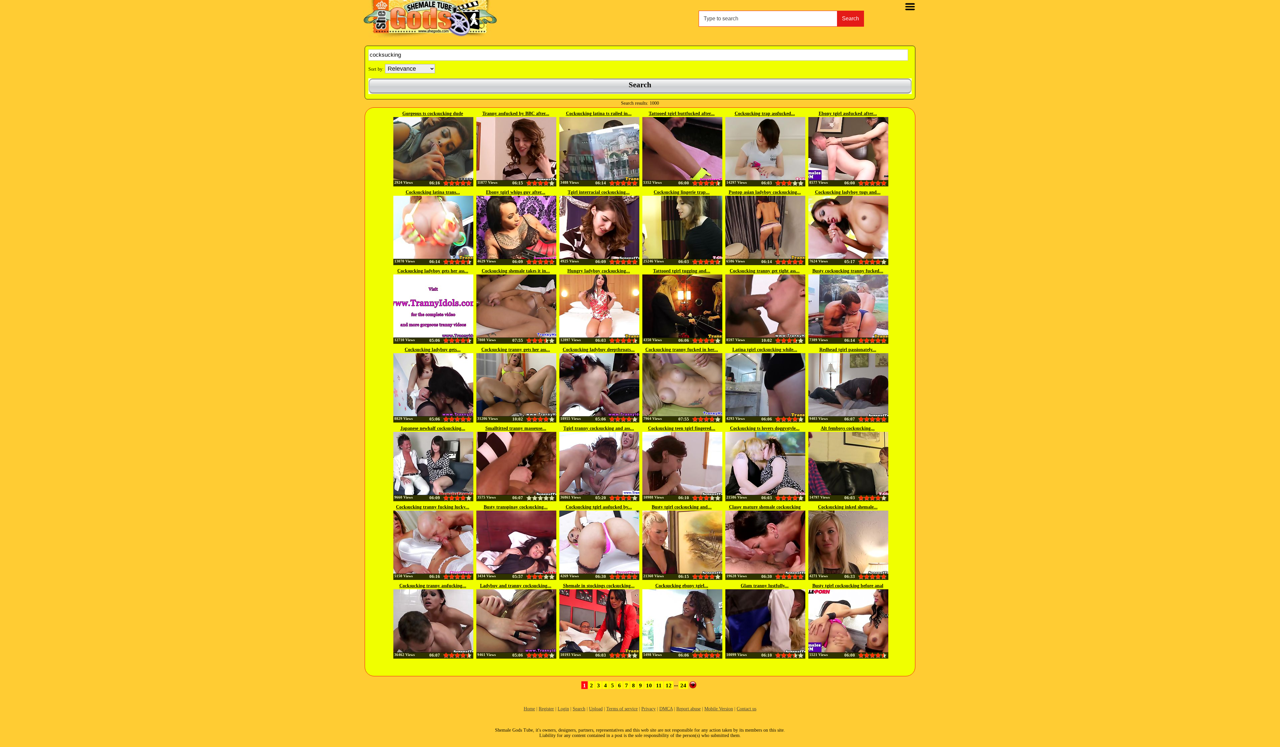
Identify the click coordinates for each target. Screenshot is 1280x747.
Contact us (746, 708)
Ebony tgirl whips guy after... (515, 192)
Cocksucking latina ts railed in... (599, 113)
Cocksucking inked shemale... (848, 507)
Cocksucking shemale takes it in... (516, 270)
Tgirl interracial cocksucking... (599, 192)
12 (669, 685)
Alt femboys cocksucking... (848, 428)
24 (683, 685)
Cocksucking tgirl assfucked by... (599, 507)
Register (546, 708)
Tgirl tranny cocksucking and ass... (598, 428)
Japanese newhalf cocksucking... (432, 428)
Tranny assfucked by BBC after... (515, 113)
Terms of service (622, 708)
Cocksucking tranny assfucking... (432, 585)
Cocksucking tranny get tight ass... (765, 270)
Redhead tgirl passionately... (847, 349)
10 (649, 685)
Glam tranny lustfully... (765, 585)
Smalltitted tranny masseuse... (515, 428)
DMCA (666, 708)
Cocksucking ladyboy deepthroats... (599, 349)
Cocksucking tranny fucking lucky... (432, 507)
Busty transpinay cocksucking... (516, 507)
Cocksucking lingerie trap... (682, 192)
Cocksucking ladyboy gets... (433, 349)
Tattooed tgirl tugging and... (681, 270)
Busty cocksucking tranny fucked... (847, 270)
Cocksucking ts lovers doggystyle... (765, 428)
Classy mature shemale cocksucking (765, 507)
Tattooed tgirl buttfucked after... (682, 113)
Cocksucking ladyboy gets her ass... (432, 270)
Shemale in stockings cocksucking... (599, 585)
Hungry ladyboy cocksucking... (598, 270)
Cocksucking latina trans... (433, 192)
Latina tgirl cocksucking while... (764, 349)
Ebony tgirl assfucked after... (848, 113)
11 (659, 685)
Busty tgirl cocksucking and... (682, 507)
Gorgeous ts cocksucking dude (432, 113)
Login (563, 708)
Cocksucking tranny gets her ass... (515, 349)
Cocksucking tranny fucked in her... (681, 349)
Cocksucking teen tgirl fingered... (681, 428)
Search (850, 18)
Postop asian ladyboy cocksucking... (765, 192)
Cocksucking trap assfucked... (765, 113)
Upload (596, 708)
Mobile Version (718, 708)
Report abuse (688, 708)
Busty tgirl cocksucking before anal (847, 585)
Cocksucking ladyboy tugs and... (848, 192)
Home (529, 708)
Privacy (648, 708)
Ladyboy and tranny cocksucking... (515, 585)
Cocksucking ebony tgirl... (681, 585)
